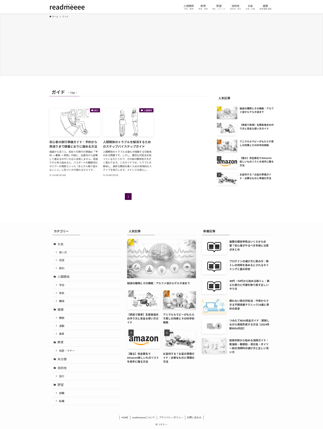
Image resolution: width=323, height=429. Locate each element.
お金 (61, 244)
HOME (124, 417)
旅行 (61, 376)
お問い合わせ (194, 417)
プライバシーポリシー (171, 417)
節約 (61, 268)
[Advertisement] (161, 46)
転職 (61, 401)
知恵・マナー (67, 350)
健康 (61, 309)
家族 (61, 293)
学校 (61, 285)
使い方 (63, 252)
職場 (61, 301)
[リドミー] (67, 6)
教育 (61, 342)
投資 (61, 260)
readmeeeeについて (143, 417)
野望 (61, 384)
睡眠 (61, 318)
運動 (61, 326)
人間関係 (64, 276)
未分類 (62, 359)
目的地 (62, 368)
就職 (61, 393)
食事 (61, 334)
